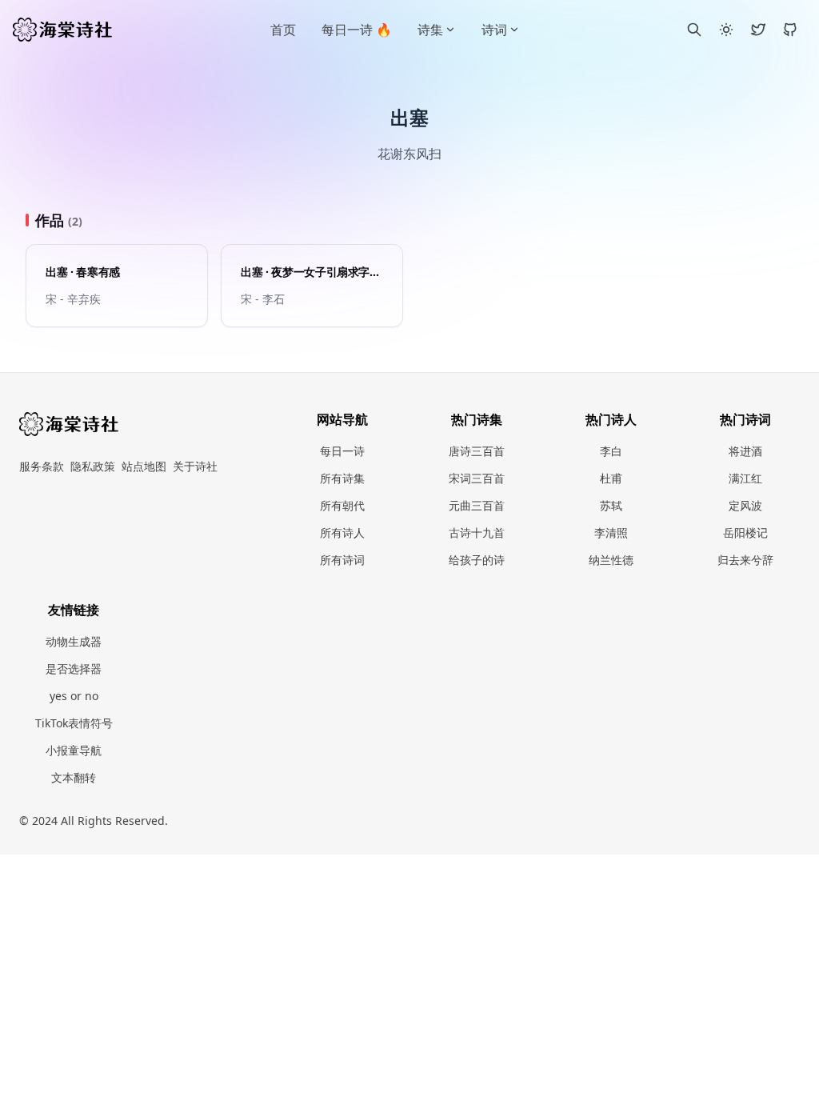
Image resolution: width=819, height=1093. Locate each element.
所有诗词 (342, 559)
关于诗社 (195, 466)
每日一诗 (342, 450)
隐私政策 (92, 466)
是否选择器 (74, 668)
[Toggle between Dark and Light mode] (726, 30)
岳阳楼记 (745, 532)
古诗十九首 (477, 532)
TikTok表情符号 (74, 723)
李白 (611, 450)
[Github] (790, 30)
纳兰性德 (611, 559)
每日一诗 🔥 (357, 29)
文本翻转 (73, 777)
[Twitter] (758, 30)
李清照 (611, 532)
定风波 (745, 505)
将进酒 (745, 450)
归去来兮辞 (745, 559)
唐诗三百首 (477, 450)
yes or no (74, 695)
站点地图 (144, 466)
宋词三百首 (477, 478)
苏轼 (611, 505)
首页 (283, 29)
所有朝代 (342, 505)
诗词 (494, 29)
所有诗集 (342, 478)
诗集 (430, 29)
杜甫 (611, 478)
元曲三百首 (477, 505)
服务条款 (41, 466)
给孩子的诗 (477, 559)
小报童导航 (74, 750)
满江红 (745, 478)
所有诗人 (342, 532)
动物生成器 (74, 641)
